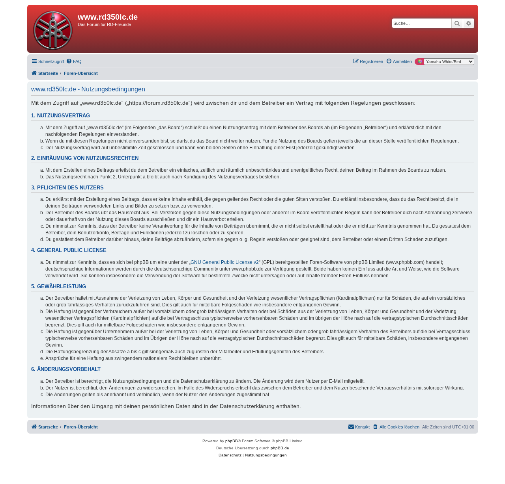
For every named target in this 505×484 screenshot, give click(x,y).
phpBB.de (280, 448)
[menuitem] (74, 61)
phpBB (231, 441)
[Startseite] (53, 29)
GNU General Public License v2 (225, 262)
